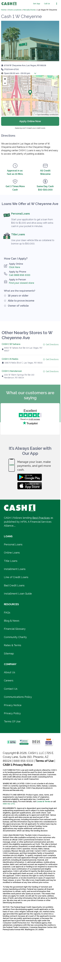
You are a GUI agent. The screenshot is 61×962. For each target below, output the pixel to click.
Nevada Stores (29, 10)
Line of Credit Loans (16, 577)
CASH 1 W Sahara (11, 344)
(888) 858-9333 (23, 761)
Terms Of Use (12, 721)
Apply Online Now (30, 121)
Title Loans (18, 234)
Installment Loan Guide (18, 593)
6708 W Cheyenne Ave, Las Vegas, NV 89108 (25, 65)
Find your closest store (21, 283)
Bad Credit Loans (14, 585)
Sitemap (9, 653)
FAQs (7, 612)
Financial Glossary (15, 628)
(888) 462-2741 (9, 804)
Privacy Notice (12, 705)
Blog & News (11, 620)
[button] (18, 73)
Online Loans (12, 552)
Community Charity (15, 637)
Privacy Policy (12, 713)
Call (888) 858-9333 (19, 275)
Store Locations (14, 10)
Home (4, 10)
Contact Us (10, 688)
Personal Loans (20, 213)
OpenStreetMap (43, 114)
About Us (9, 672)
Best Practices (41, 517)
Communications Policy (18, 696)
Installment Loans (15, 569)
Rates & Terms (12, 645)
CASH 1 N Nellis (10, 359)
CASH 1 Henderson (12, 371)
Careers (8, 680)
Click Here (14, 267)
